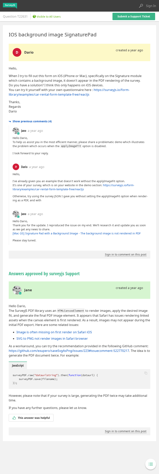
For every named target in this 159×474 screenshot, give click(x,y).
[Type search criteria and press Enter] (141, 6)
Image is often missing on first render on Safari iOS (54, 332)
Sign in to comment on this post (125, 254)
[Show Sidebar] (150, 464)
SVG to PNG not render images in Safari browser (52, 338)
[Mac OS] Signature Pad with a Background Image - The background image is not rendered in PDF (77, 233)
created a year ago (129, 50)
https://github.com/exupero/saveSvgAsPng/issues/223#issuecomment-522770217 (69, 351)
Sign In (151, 6)
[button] (145, 373)
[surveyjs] (10, 6)
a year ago (35, 131)
